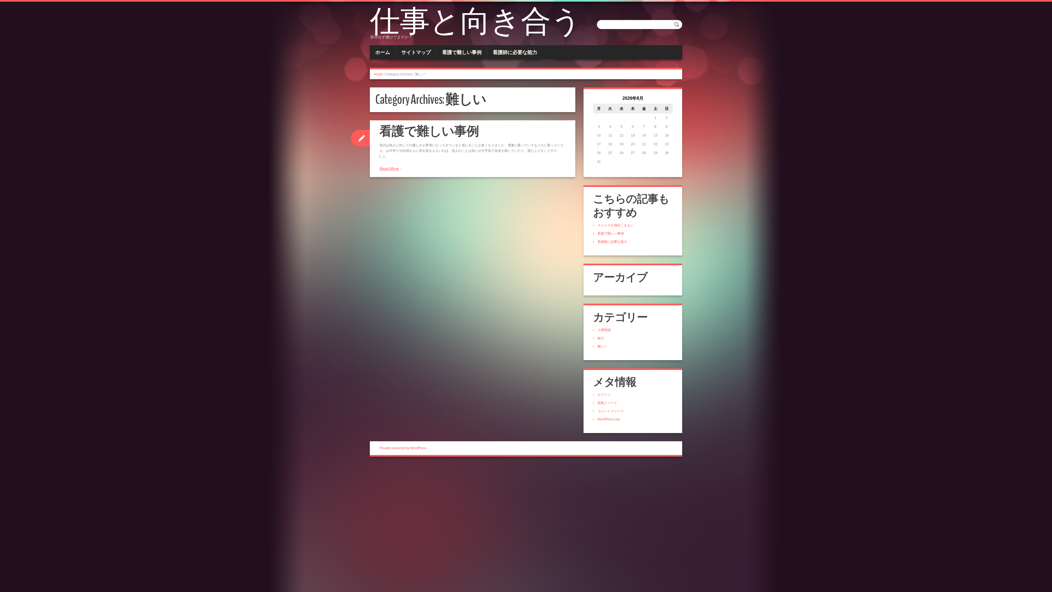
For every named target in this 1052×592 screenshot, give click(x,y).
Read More (389, 168)
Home (378, 74)
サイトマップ (416, 52)
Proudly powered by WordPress (403, 448)
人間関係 (604, 330)
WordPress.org (609, 419)
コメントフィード (611, 411)
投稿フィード (607, 403)
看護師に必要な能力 (515, 52)
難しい (602, 346)
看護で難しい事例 (462, 52)
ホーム (382, 52)
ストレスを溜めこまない (616, 225)
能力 (601, 338)
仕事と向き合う (475, 22)
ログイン (604, 395)
